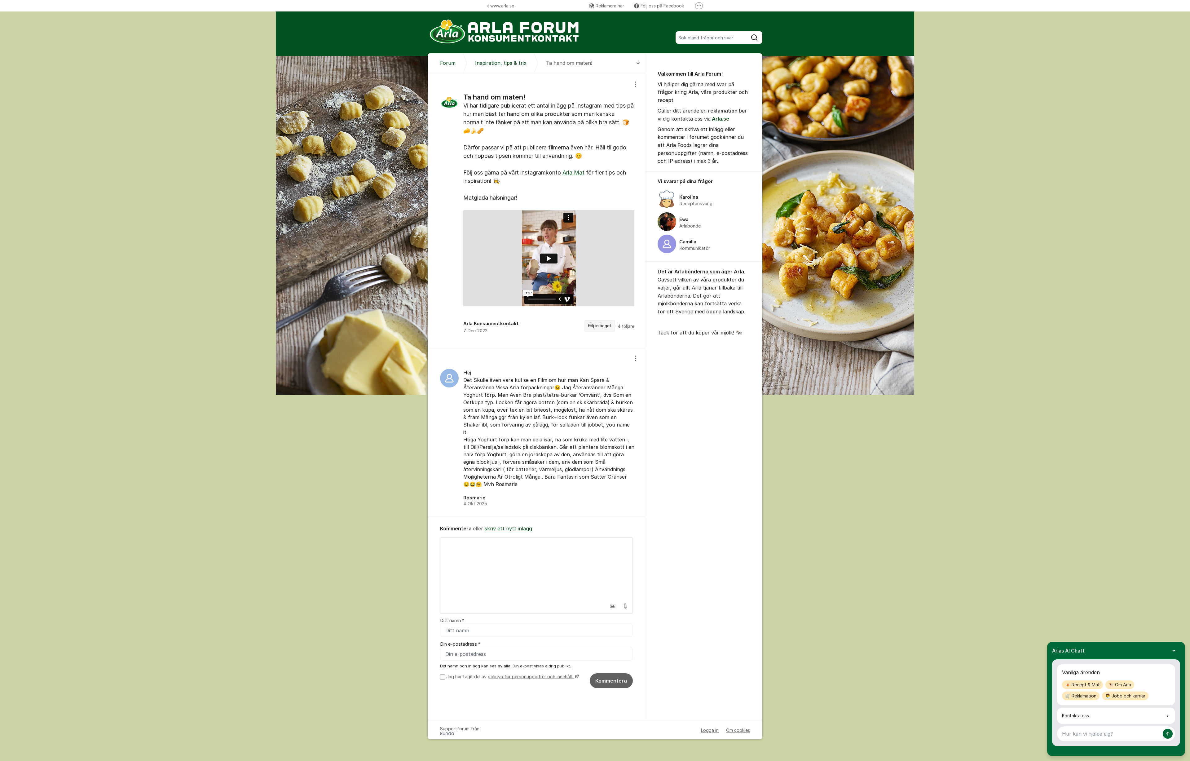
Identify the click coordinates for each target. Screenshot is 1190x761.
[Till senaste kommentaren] (638, 63)
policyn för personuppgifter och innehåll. (531, 676)
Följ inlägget (599, 325)
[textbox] (536, 569)
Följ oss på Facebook (662, 5)
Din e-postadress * (460, 644)
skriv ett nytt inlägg (508, 528)
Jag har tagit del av (509, 676)
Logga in (710, 730)
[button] (612, 606)
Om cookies (738, 730)
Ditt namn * (452, 620)
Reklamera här (610, 5)
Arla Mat (573, 172)
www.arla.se (502, 5)
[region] (536, 211)
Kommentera (611, 681)
